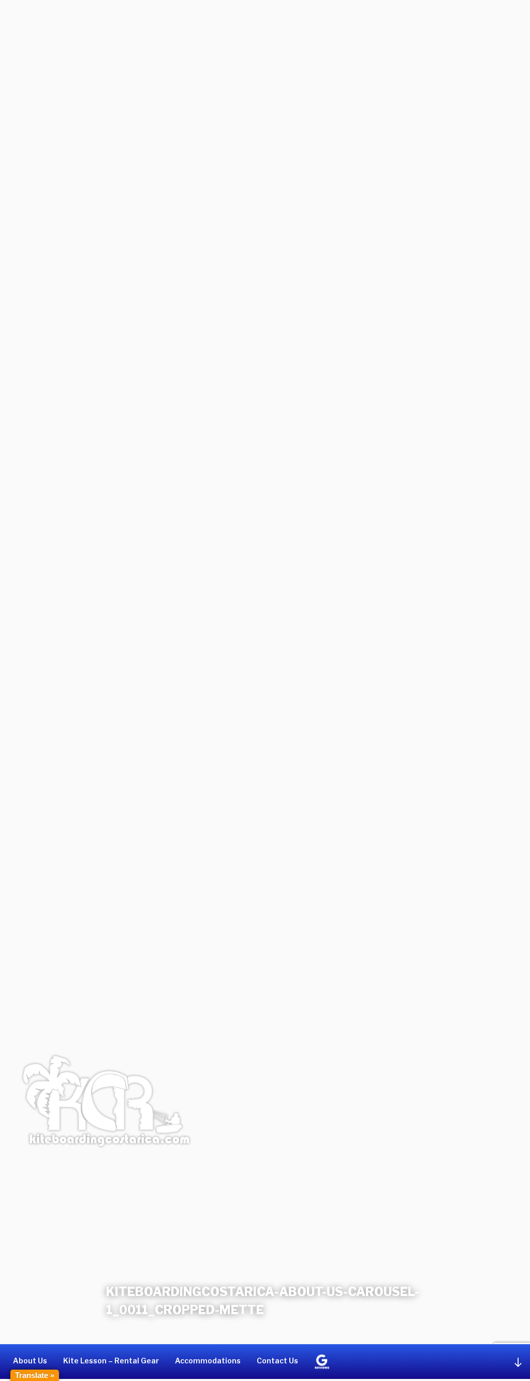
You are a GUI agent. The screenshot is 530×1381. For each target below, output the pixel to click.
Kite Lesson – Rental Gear (111, 1360)
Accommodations (208, 1360)
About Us (30, 1360)
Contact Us (277, 1360)
